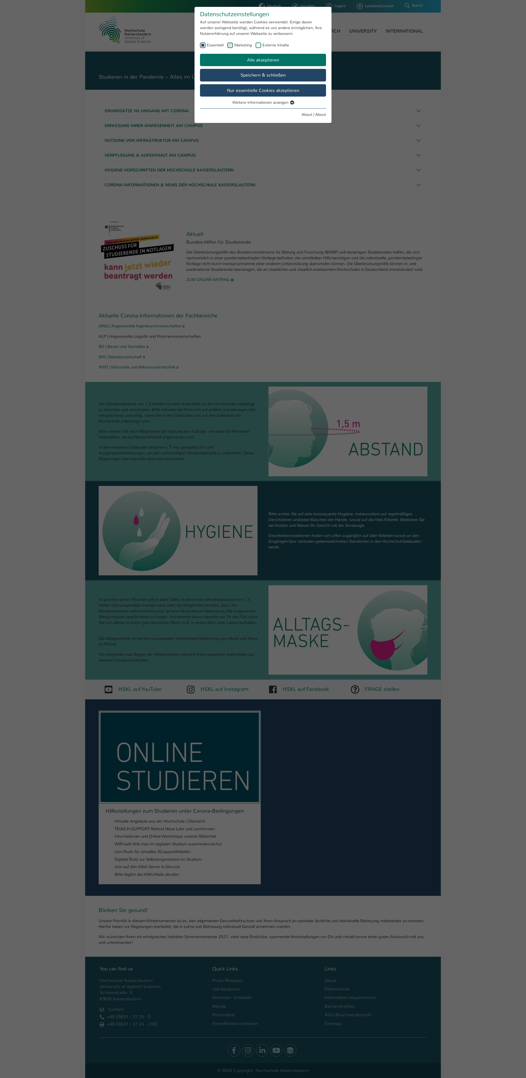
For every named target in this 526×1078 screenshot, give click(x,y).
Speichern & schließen (263, 75)
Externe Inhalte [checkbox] (275, 45)
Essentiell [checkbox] (215, 45)
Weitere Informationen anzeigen (261, 102)
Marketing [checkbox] (243, 45)
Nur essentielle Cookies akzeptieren (263, 90)
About (307, 114)
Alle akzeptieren (263, 60)
